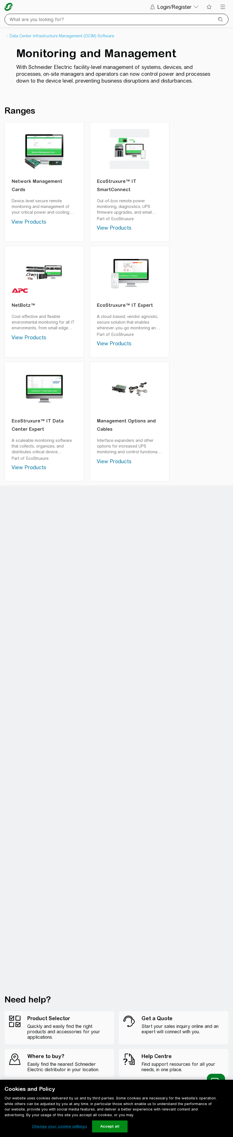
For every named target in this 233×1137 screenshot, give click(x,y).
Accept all (109, 1126)
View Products (29, 222)
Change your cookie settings (59, 1126)
